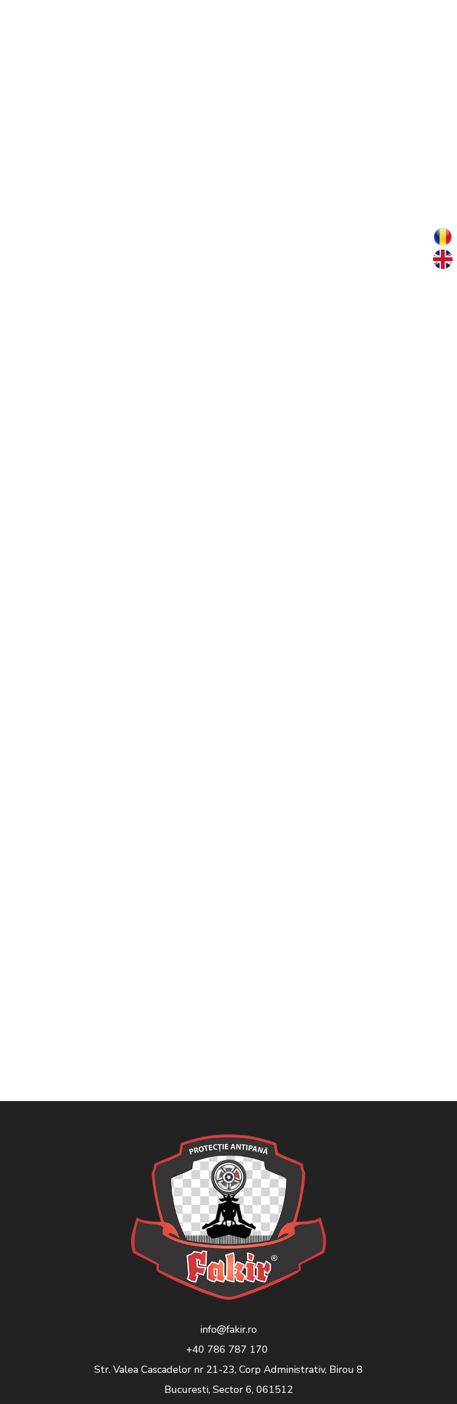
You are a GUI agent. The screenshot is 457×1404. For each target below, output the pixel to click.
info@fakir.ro (228, 1329)
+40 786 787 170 (228, 1349)
